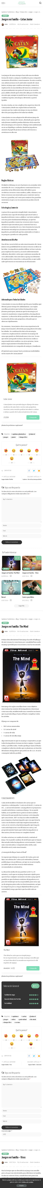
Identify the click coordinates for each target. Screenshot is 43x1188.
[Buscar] (40, 3)
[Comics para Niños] (32, 587)
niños (14, 1019)
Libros (6, 593)
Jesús (6, 24)
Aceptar (21, 1185)
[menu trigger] (4, 3)
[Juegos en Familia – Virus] (32, 563)
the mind (33, 1019)
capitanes (15, 1016)
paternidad (22, 1019)
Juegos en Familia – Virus (30, 573)
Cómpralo (33, 417)
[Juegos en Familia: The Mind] (11, 563)
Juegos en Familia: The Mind (10, 573)
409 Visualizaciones (22, 24)
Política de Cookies (27, 1182)
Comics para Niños (28, 597)
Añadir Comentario (35, 24)
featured (32, 434)
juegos (6, 437)
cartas (24, 1016)
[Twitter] (34, 471)
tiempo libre (23, 437)
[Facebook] (29, 471)
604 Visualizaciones (22, 631)
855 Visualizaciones (22, 1162)
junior (14, 437)
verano (17, 1022)
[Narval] (11, 587)
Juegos (5, 16)
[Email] (39, 471)
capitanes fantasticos (19, 434)
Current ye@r (7, 1131)
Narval (4, 597)
